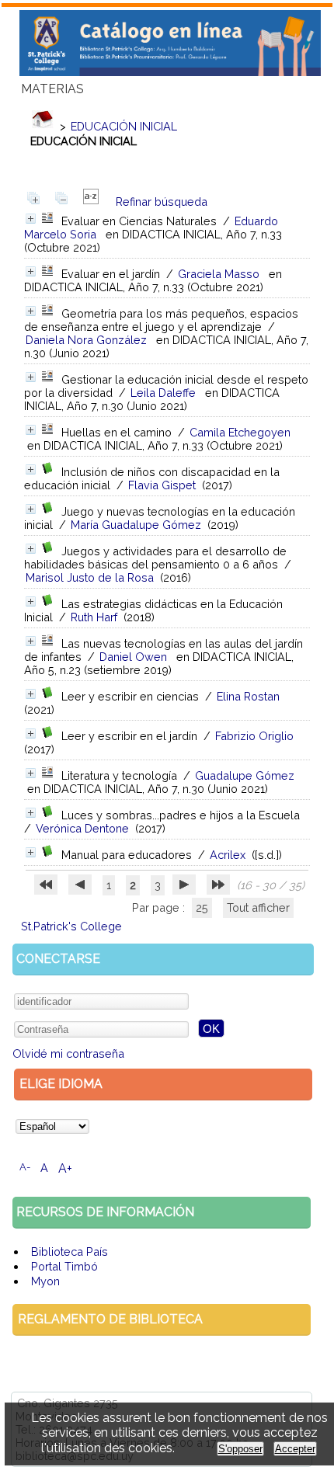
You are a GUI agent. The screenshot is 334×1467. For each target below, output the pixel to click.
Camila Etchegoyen (240, 432)
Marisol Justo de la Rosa (90, 577)
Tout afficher (258, 907)
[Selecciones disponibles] (91, 201)
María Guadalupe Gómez (136, 524)
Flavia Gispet (162, 485)
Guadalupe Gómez (244, 775)
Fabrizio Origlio (254, 735)
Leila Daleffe (163, 392)
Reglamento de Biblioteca (110, 1319)
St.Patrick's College (71, 926)
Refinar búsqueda (161, 201)
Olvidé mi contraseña (68, 1053)
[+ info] (31, 219)
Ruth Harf (94, 617)
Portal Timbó (64, 1266)
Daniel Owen (133, 656)
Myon (45, 1281)
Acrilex (227, 854)
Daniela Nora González (86, 339)
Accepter (295, 1449)
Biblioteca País (69, 1251)
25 (202, 907)
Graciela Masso (218, 273)
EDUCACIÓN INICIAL (124, 126)
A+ (65, 1168)
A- (24, 1167)
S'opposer (240, 1449)
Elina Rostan (248, 696)
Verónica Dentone (82, 828)
